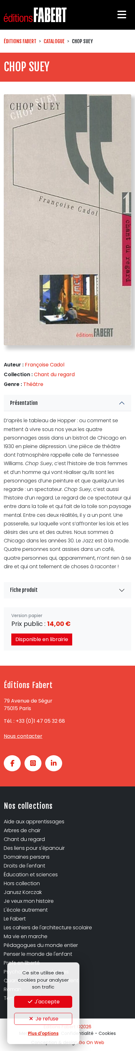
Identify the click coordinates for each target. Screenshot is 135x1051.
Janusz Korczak (23, 892)
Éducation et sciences (31, 874)
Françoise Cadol (44, 364)
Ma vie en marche (25, 936)
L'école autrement (26, 910)
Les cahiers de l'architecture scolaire (48, 927)
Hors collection (22, 883)
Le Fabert (15, 918)
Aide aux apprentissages (34, 821)
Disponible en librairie (41, 639)
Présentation (24, 403)
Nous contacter (23, 736)
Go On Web (91, 1042)
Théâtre (33, 384)
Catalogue (54, 41)
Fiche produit (24, 590)
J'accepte (46, 1001)
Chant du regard (54, 374)
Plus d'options (43, 1033)
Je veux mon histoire (29, 901)
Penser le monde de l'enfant (38, 954)
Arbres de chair (22, 830)
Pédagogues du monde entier (41, 945)
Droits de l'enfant (24, 865)
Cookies (107, 1033)
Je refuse (46, 1018)
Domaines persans (27, 857)
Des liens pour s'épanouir (34, 848)
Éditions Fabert (20, 41)
